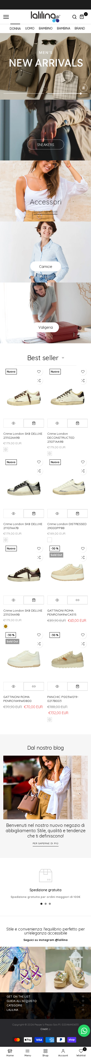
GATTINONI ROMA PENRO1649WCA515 (61, 612)
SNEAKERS (45, 144)
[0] (82, 16)
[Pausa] (83, 88)
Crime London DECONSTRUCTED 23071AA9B (60, 438)
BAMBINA (63, 28)
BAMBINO (46, 28)
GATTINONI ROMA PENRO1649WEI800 (17, 699)
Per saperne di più (46, 843)
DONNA (15, 29)
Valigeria (45, 327)
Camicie (45, 266)
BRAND (80, 28)
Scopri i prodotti (45, 211)
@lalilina (61, 940)
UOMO (29, 28)
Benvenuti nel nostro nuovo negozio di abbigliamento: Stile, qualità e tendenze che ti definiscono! (45, 830)
